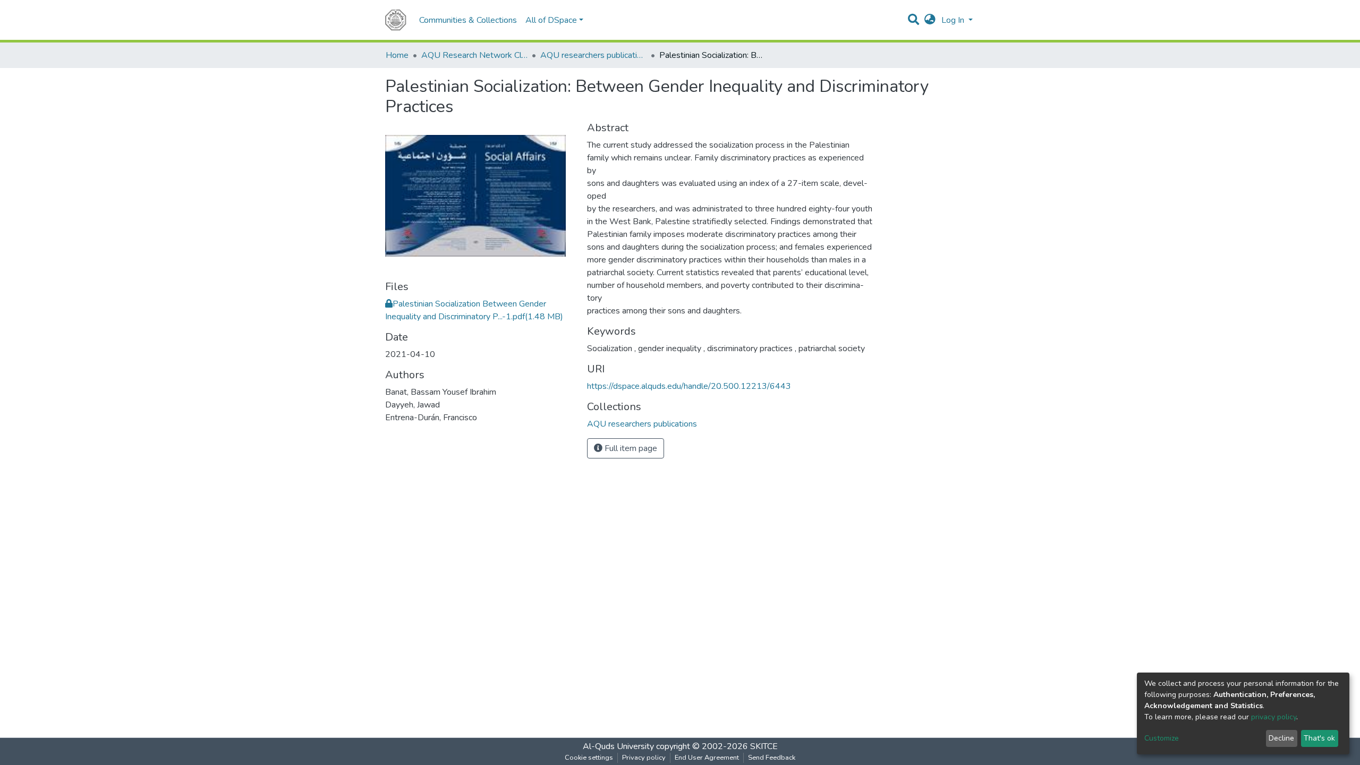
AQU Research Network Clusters (474, 55)
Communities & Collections (468, 20)
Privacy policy (644, 757)
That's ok (1319, 738)
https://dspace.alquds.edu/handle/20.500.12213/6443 (689, 386)
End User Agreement (707, 757)
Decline (1281, 738)
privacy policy (1273, 717)
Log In (953, 20)
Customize (1161, 738)
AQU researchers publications (593, 55)
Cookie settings (589, 757)
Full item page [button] (629, 448)
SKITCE (764, 746)
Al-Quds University (618, 746)
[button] (930, 20)
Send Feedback (771, 757)
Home (397, 55)
